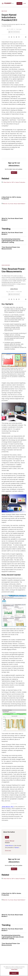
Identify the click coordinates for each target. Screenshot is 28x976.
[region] (14, 970)
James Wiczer (14, 289)
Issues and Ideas (6, 265)
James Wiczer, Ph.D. (8, 806)
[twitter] (14, 37)
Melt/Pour (4, 11)
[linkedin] (11, 37)
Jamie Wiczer (9, 845)
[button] (3, 3)
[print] (25, 37)
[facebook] (9, 37)
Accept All (14, 973)
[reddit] (16, 37)
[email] (19, 37)
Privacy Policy (14, 969)
